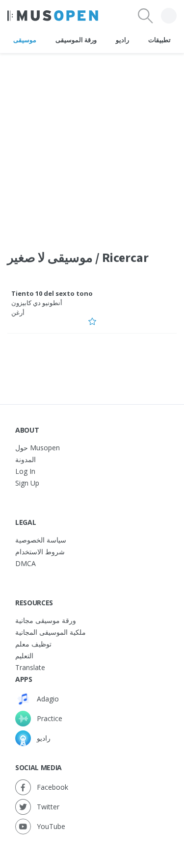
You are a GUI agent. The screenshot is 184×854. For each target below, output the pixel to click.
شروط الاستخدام (40, 551)
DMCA (25, 563)
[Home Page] (52, 15)
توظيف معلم (33, 643)
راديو (122, 39)
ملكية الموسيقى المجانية (50, 632)
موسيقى (24, 39)
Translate (30, 667)
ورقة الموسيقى (76, 39)
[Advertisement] (92, 145)
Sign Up (27, 483)
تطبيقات (159, 39)
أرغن (18, 312)
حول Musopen (37, 447)
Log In (25, 471)
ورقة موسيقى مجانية (45, 620)
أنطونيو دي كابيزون (36, 302)
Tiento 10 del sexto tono (52, 293)
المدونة (25, 459)
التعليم (24, 655)
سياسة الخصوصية (40, 539)
